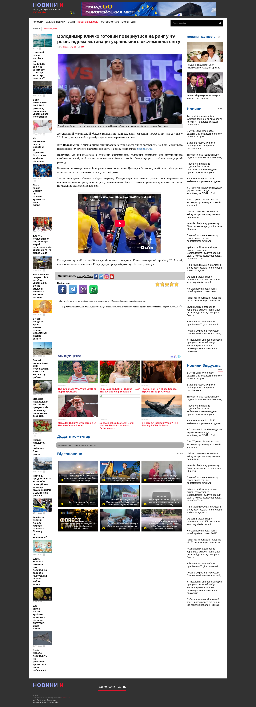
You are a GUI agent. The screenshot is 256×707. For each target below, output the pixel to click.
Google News (85, 276)
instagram (92, 445)
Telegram (83, 445)
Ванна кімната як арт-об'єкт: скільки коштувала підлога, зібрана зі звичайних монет (102, 301)
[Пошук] (220, 23)
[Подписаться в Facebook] (96, 276)
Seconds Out (144, 148)
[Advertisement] (120, 330)
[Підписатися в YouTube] (112, 276)
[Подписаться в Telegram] (101, 276)
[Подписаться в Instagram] (106, 276)
